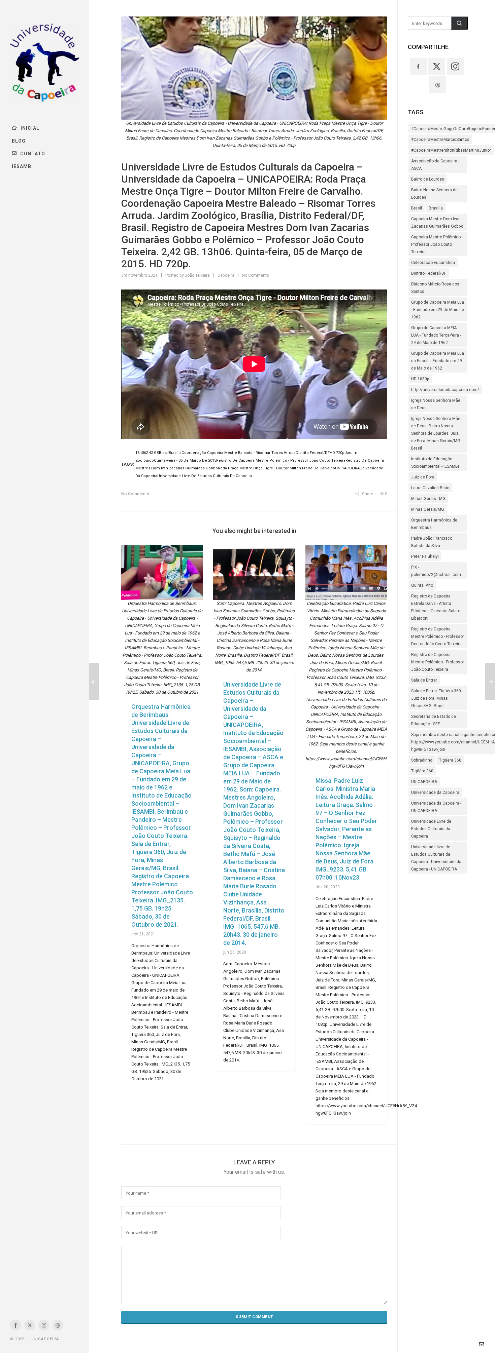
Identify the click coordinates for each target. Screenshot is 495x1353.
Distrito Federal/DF (429, 273)
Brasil (416, 208)
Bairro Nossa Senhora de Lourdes (434, 194)
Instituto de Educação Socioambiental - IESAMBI (435, 463)
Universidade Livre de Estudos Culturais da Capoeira (431, 829)
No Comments (255, 275)
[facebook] (15, 1325)
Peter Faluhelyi (425, 556)
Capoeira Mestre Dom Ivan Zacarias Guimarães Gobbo (437, 223)
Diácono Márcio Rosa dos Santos (435, 288)
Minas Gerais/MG (427, 509)
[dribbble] (58, 1325)
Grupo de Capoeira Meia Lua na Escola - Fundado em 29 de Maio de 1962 (437, 361)
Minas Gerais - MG (428, 498)
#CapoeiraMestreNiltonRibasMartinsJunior (451, 150)
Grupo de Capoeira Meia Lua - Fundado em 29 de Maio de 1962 (437, 309)
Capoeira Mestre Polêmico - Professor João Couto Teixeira (437, 244)
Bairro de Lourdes (427, 179)
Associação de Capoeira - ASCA (435, 165)
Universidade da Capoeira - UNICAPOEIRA (436, 807)
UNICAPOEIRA (424, 781)
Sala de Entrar (424, 680)
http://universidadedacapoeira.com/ (445, 389)
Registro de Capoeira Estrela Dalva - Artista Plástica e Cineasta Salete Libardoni (435, 607)
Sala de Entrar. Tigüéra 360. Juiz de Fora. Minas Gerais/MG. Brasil (436, 698)
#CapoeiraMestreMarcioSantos (440, 139)
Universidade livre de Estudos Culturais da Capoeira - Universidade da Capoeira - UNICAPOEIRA (436, 858)
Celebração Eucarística (433, 262)
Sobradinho (421, 760)
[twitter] (29, 1325)
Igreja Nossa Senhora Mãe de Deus (435, 404)
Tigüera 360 (450, 760)
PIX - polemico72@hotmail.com (436, 571)
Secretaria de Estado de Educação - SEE (433, 720)
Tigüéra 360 (422, 771)
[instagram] (43, 1325)
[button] (459, 23)
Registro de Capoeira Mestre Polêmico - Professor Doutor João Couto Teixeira (437, 636)
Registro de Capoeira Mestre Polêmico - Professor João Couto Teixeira (437, 662)
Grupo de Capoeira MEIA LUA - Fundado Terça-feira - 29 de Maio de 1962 (436, 335)
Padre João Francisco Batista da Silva (431, 542)
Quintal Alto (422, 585)
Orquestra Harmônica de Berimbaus (434, 524)
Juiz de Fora (422, 477)
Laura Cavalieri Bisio (430, 488)
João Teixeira (197, 275)
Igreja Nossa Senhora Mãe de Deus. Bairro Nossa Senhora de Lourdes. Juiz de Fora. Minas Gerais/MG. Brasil (436, 433)
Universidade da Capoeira (435, 792)
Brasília (436, 208)
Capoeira (226, 275)
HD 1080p (420, 379)
